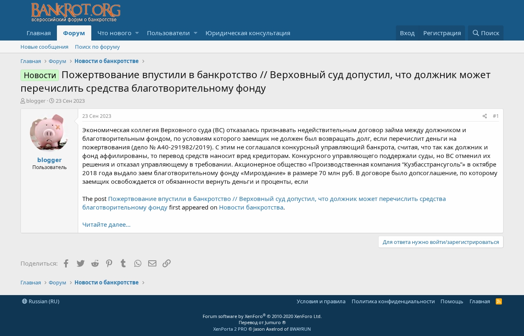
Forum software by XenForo (262, 316)
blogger (35, 100)
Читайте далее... (106, 224)
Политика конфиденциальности (393, 301)
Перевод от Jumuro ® (262, 322)
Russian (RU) (43, 301)
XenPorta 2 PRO (230, 329)
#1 (496, 116)
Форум (74, 33)
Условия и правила (321, 301)
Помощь (451, 301)
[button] (137, 33)
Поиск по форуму (97, 46)
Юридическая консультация (248, 33)
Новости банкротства (251, 207)
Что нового (114, 33)
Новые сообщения (44, 46)
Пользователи (168, 33)
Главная (39, 33)
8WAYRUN (300, 329)
